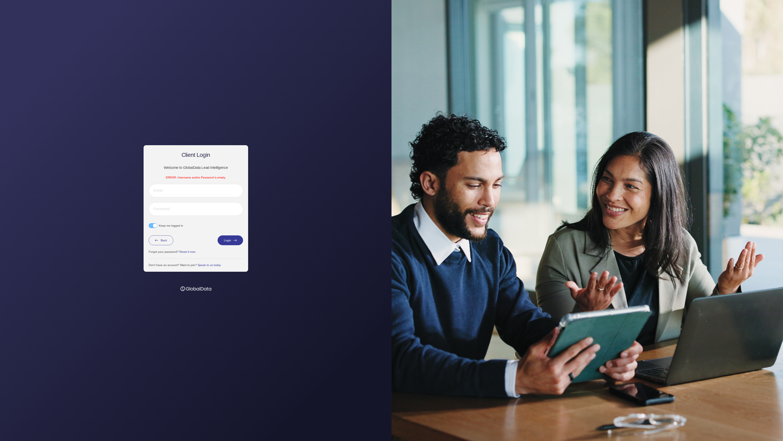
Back (164, 240)
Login (227, 240)
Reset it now (187, 251)
